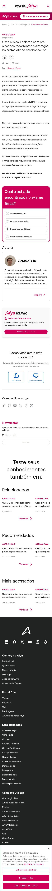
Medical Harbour (10, 820)
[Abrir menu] (4, 6)
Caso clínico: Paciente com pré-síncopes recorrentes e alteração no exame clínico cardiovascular (40, 25)
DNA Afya (7, 674)
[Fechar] (49, 849)
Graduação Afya (10, 798)
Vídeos (5, 698)
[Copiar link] (4, 405)
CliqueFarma (8, 838)
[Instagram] (37, 642)
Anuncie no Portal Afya (13, 715)
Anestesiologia (9, 730)
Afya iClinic (7, 829)
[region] (26, 868)
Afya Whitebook (10, 824)
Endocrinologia (9, 774)
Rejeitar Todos (26, 878)
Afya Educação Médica (13, 802)
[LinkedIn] (20, 405)
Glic (4, 833)
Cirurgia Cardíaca (10, 743)
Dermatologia (8, 765)
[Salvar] (11, 57)
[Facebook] (26, 405)
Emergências (8, 770)
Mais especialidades (11, 783)
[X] (31, 405)
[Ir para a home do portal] (26, 6)
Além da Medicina (10, 816)
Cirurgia (6, 739)
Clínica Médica (9, 757)
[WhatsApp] (9, 405)
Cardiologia (23, 25)
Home (4, 25)
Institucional (8, 661)
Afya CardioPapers (11, 811)
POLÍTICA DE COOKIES (34, 864)
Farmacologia (8, 779)
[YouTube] (30, 642)
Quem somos (8, 665)
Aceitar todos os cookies (26, 886)
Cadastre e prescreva (37, 16)
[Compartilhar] (4, 57)
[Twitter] (22, 642)
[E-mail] (15, 405)
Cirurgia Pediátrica (11, 748)
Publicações (8, 711)
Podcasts (7, 702)
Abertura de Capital (11, 683)
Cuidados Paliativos (11, 761)
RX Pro (5, 842)
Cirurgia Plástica (9, 752)
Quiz (12, 25)
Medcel (5, 807)
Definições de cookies (26, 870)
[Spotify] (45, 642)
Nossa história (9, 670)
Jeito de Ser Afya (10, 678)
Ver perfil (38, 295)
